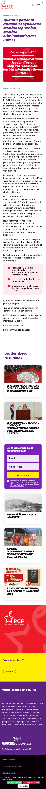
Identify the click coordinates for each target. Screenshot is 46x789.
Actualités (16, 15)
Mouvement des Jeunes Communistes (19, 703)
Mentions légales (9, 773)
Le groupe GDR (22, 721)
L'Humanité (7, 715)
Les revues (33, 715)
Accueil (6, 15)
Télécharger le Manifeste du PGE (28, 724)
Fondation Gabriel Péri (12, 718)
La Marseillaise (20, 715)
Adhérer (9, 671)
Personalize (23, 786)
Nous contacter (9, 759)
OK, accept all (15, 783)
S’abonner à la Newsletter (13, 766)
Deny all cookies (32, 783)
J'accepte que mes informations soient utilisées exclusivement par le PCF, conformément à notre (24, 483)
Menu (38, 5)
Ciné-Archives (30, 718)
